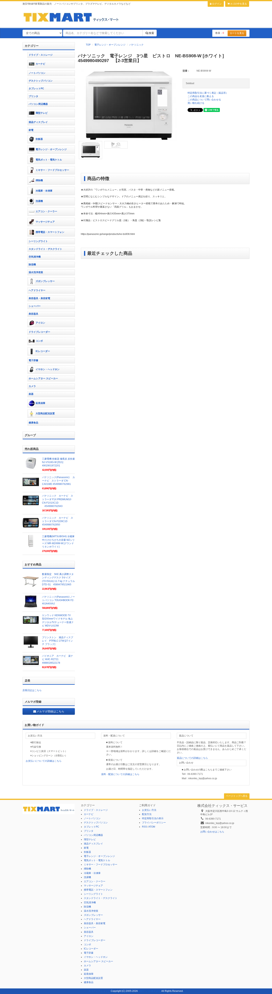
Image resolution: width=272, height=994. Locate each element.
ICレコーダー (43, 351)
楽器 (31, 394)
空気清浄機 (35, 256)
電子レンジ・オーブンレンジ (109, 44)
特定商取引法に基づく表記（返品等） (208, 92)
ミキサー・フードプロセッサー (52, 170)
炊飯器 (39, 139)
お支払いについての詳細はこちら (44, 761)
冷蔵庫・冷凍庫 (44, 190)
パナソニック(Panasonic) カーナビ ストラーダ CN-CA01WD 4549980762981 (58, 480)
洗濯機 (39, 201)
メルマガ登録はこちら (50, 711)
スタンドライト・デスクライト (45, 249)
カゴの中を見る (238, 3)
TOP (88, 44)
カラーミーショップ (99, 991)
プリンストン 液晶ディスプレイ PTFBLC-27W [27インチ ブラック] (57, 641)
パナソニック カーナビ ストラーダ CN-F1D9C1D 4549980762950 (57, 521)
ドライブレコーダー (39, 332)
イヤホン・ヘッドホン (48, 369)
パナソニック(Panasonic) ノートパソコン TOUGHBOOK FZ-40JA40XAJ (58, 600)
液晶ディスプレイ (38, 122)
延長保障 (40, 403)
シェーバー (35, 306)
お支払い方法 (149, 810)
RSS (144, 826)
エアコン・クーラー (46, 211)
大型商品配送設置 (45, 413)
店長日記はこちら (32, 690)
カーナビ (40, 63)
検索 (151, 33)
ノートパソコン (37, 73)
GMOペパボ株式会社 (149, 991)
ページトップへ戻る (237, 796)
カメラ (32, 386)
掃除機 (39, 180)
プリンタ (33, 96)
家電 (31, 130)
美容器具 (33, 313)
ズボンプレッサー (45, 281)
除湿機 (32, 264)
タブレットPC (36, 88)
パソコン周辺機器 (38, 104)
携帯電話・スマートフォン (50, 232)
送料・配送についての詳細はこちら (120, 774)
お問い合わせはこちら (212, 831)
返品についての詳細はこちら (192, 758)
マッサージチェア (45, 221)
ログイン (216, 3)
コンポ (39, 340)
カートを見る (237, 33)
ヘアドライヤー (37, 290)
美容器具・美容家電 (39, 298)
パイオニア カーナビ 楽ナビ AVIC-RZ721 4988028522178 (57, 659)
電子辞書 (33, 360)
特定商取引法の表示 (152, 818)
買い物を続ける (196, 103)
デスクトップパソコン (41, 80)
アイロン (40, 322)
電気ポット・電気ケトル (49, 159)
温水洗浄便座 (36, 272)
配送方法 (147, 814)
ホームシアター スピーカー (43, 378)
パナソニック (136, 44)
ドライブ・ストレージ (41, 54)
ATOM (152, 826)
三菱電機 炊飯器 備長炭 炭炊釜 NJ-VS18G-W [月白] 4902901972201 (58, 462)
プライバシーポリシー (154, 822)
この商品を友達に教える (201, 96)
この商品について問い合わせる (204, 99)
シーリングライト (38, 241)
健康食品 (33, 422)
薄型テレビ (42, 113)
